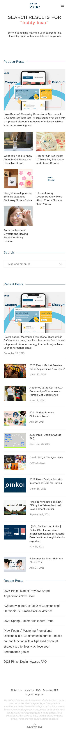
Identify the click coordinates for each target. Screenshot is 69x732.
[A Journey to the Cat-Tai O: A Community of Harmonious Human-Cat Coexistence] (15, 393)
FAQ (38, 690)
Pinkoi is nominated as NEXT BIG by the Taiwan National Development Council (46, 505)
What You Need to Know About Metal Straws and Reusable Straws (18, 159)
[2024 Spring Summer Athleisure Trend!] (15, 418)
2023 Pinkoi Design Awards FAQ (45, 436)
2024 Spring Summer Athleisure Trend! (41, 414)
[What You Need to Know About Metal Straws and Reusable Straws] (18, 141)
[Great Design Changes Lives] (15, 462)
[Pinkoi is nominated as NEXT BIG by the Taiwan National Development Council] (15, 507)
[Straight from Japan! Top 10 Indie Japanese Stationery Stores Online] (18, 178)
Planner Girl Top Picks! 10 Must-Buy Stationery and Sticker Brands (50, 159)
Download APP (50, 690)
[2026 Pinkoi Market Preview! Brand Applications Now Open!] (15, 371)
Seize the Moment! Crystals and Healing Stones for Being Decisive (16, 236)
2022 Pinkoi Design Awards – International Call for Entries (46, 481)
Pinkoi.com (16, 690)
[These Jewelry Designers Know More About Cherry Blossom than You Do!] (50, 178)
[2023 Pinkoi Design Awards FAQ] (15, 440)
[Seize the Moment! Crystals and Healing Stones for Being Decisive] (18, 216)
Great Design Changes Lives (46, 457)
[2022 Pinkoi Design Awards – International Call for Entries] (15, 485)
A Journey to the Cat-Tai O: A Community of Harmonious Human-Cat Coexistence (46, 391)
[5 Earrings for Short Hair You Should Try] (15, 564)
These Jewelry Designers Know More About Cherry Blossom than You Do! (49, 198)
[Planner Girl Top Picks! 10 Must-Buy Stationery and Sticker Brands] (50, 141)
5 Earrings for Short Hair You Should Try (46, 560)
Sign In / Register (34, 694)
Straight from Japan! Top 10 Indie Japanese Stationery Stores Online (18, 197)
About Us (29, 690)
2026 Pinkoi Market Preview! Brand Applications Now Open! (47, 367)
